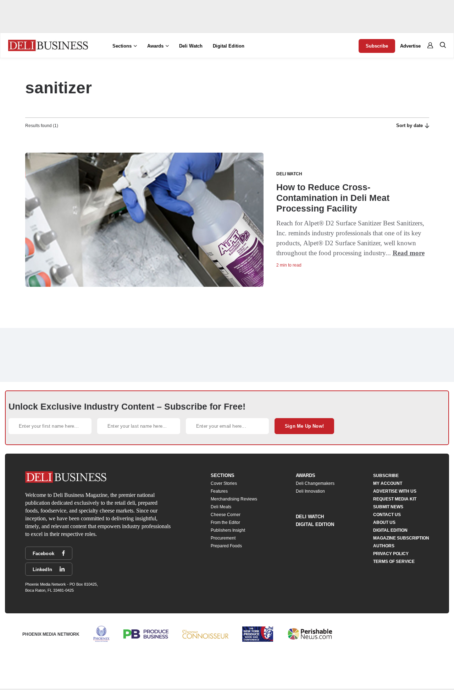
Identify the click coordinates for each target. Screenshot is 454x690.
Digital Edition (228, 46)
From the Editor (225, 522)
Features (219, 491)
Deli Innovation (310, 491)
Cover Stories (224, 483)
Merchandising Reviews (234, 499)
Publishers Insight (228, 530)
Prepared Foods (226, 545)
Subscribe (377, 46)
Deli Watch (191, 46)
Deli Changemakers (315, 483)
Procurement (223, 538)
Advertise (410, 46)
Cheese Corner (225, 514)
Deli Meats (221, 506)
